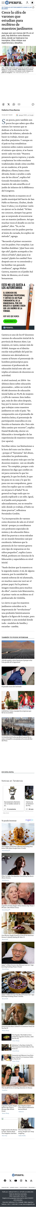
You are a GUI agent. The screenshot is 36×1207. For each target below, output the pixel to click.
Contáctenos (24, 1187)
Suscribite (10, 321)
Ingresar (27, 3)
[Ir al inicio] (13, 3)
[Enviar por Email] (19, 104)
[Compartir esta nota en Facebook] (3, 104)
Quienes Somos (14, 1187)
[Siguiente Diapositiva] (33, 797)
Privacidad (31, 1187)
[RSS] (26, 1181)
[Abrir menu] (3, 2)
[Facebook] (5, 1180)
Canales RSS (5, 1187)
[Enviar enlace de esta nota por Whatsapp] (14, 104)
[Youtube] (15, 1181)
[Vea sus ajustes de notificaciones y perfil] (32, 3)
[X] (10, 1181)
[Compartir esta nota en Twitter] (8, 104)
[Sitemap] (31, 1181)
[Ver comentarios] (32, 8)
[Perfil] (18, 1176)
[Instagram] (21, 1181)
